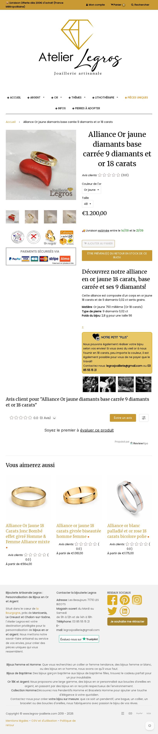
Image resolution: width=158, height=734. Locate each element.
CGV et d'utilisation (44, 721)
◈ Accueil (14, 97)
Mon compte (97, 4)
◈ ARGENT (34, 97)
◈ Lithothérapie (103, 97)
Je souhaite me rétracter (127, 621)
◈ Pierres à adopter (86, 108)
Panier (118, 4)
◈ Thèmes (75, 97)
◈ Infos (60, 108)
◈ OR (55, 97)
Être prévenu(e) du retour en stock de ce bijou (117, 255)
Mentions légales (17, 721)
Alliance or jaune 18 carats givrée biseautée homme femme (78, 531)
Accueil (11, 122)
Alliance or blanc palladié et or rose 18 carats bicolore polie (126, 531)
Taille (85, 198)
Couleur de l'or (91, 184)
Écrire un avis (123, 417)
